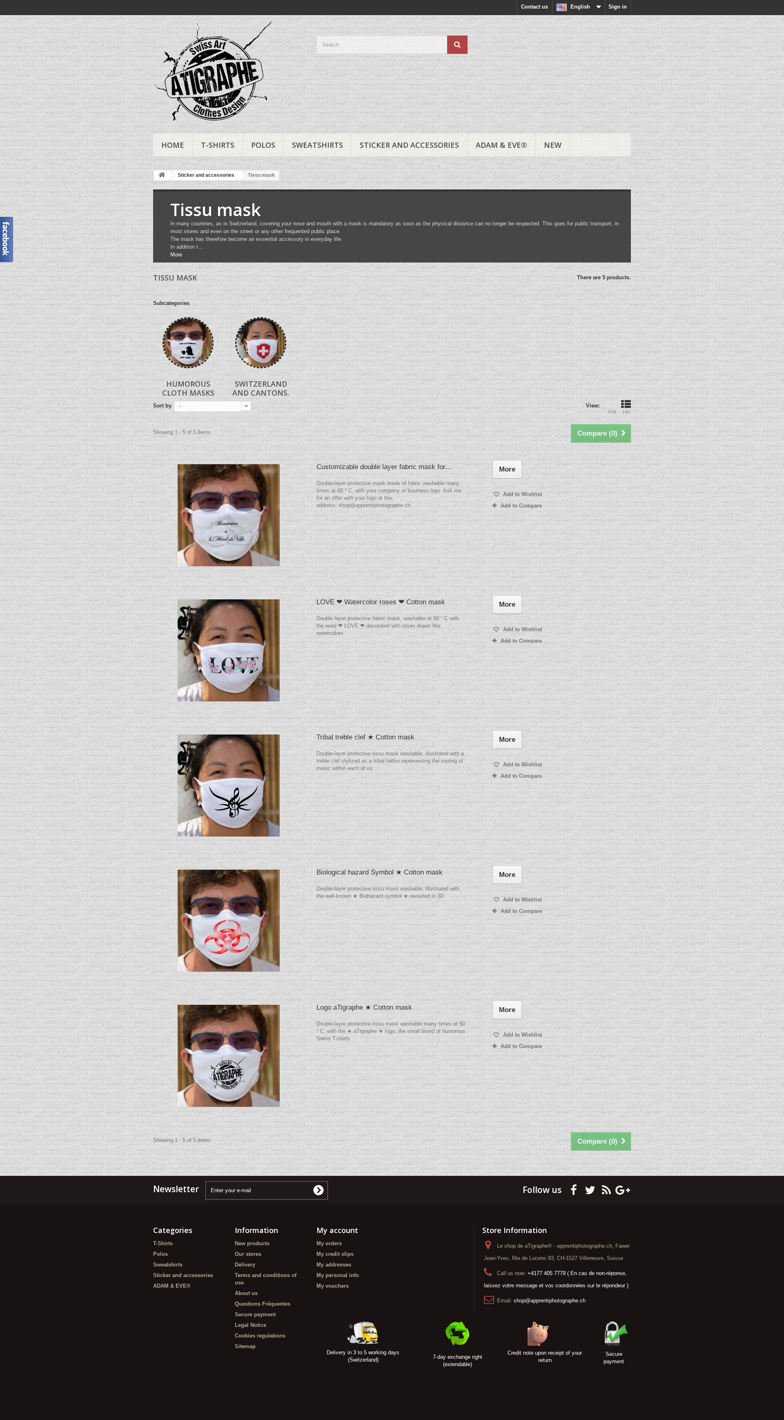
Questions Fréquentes (262, 1304)
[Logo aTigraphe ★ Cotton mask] (228, 1056)
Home (172, 145)
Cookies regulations (260, 1336)
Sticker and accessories (409, 145)
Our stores (248, 1254)
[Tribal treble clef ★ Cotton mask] (228, 785)
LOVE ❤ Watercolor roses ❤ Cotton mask (380, 602)
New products (252, 1243)
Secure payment (255, 1314)
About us (246, 1293)
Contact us (534, 7)
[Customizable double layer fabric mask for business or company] (228, 515)
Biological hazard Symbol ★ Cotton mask (379, 872)
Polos (263, 145)
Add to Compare (521, 506)
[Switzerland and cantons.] (260, 342)
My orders (329, 1243)
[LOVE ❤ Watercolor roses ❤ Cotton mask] (228, 650)
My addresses (333, 1265)
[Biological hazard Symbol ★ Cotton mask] (228, 921)
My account (337, 1230)
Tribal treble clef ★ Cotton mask (365, 737)
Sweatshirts (317, 145)
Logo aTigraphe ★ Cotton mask (364, 1007)
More (176, 255)
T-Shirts (217, 145)
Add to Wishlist (521, 494)
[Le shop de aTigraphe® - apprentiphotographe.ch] (228, 72)
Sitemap (245, 1346)
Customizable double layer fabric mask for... (383, 467)
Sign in (617, 7)
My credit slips (335, 1254)
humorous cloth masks (188, 388)
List (626, 411)
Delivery (245, 1265)
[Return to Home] (161, 175)
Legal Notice (250, 1325)
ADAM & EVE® (501, 145)
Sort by (162, 406)
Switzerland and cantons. (260, 388)
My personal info (337, 1275)
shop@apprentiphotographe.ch (550, 1301)
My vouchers (332, 1286)
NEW (552, 145)
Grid (612, 411)
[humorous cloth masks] (188, 342)
